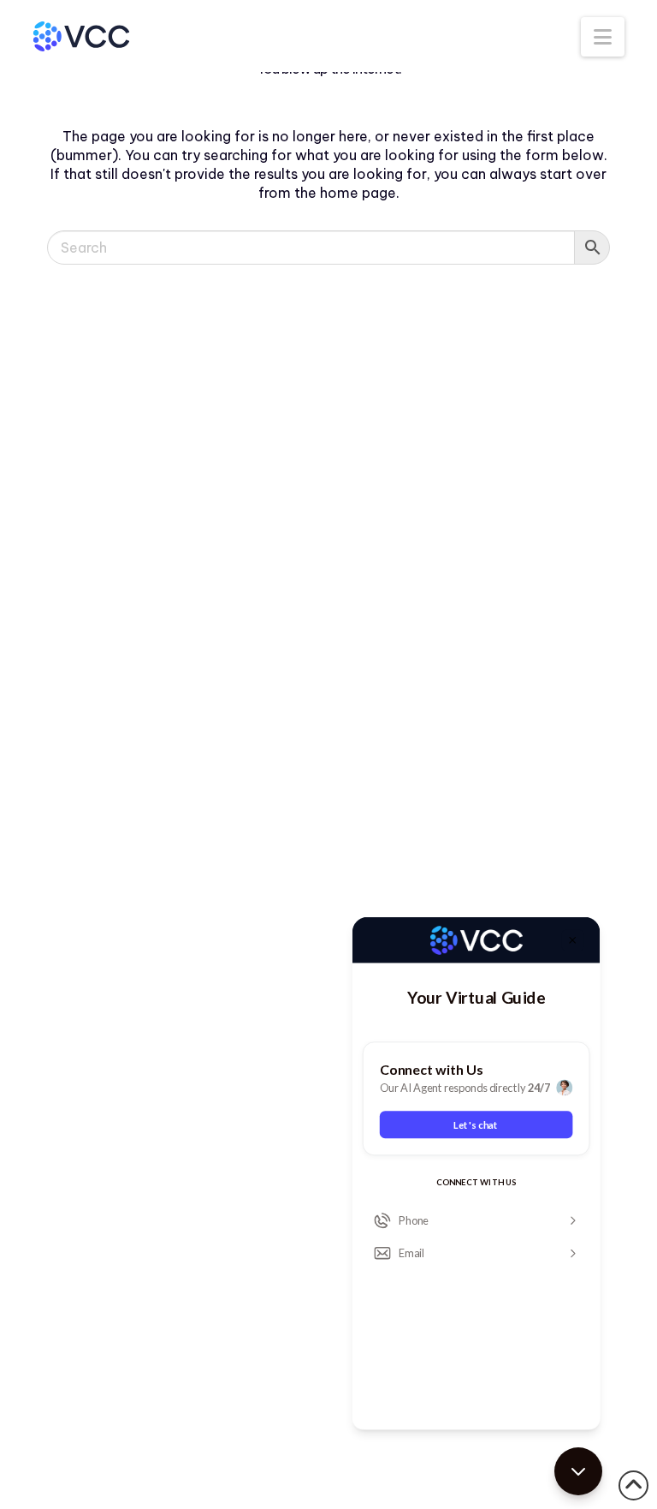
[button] (602, 37)
